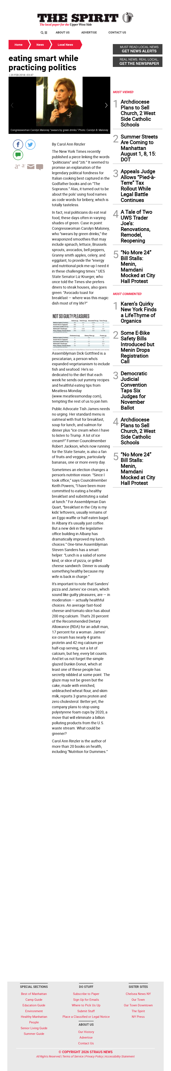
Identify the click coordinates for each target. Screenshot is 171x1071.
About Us (63, 32)
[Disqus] (59, 813)
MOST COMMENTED (127, 294)
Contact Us (117, 32)
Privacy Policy (94, 1056)
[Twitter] (30, 144)
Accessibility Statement (120, 1056)
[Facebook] (18, 144)
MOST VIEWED (123, 92)
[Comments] (18, 155)
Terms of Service (72, 1056)
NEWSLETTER (129, 4)
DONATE (152, 4)
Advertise (89, 32)
